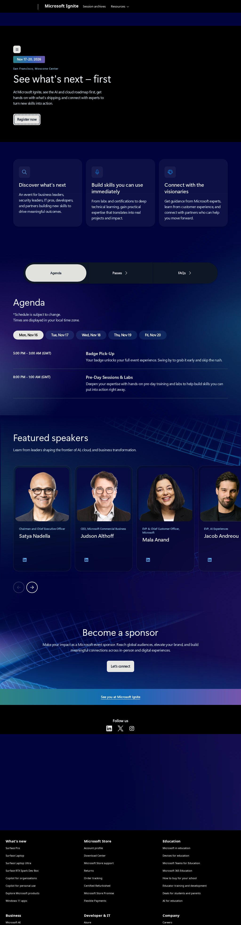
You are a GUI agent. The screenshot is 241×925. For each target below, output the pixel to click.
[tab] (28, 335)
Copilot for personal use (21, 885)
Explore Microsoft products (22, 893)
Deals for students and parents (182, 893)
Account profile (93, 848)
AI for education (173, 900)
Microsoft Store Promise (99, 893)
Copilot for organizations (21, 878)
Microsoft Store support (99, 863)
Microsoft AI (13, 922)
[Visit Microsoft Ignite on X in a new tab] (120, 728)
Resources (118, 6)
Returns (89, 870)
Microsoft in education (176, 848)
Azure (87, 922)
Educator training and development (185, 885)
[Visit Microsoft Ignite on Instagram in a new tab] (132, 728)
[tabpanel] (120, 341)
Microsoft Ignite (62, 6)
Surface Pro (13, 848)
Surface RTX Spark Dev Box (22, 870)
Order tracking (93, 878)
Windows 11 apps (16, 900)
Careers (167, 922)
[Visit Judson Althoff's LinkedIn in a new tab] (86, 559)
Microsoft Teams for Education (181, 863)
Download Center (95, 855)
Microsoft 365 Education (177, 870)
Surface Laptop (15, 855)
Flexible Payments (95, 900)
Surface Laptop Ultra (18, 863)
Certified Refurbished (97, 885)
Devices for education (176, 855)
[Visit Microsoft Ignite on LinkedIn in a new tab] (109, 728)
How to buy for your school (180, 878)
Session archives (94, 6)
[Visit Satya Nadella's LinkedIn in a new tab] (24, 559)
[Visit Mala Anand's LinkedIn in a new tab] (148, 559)
